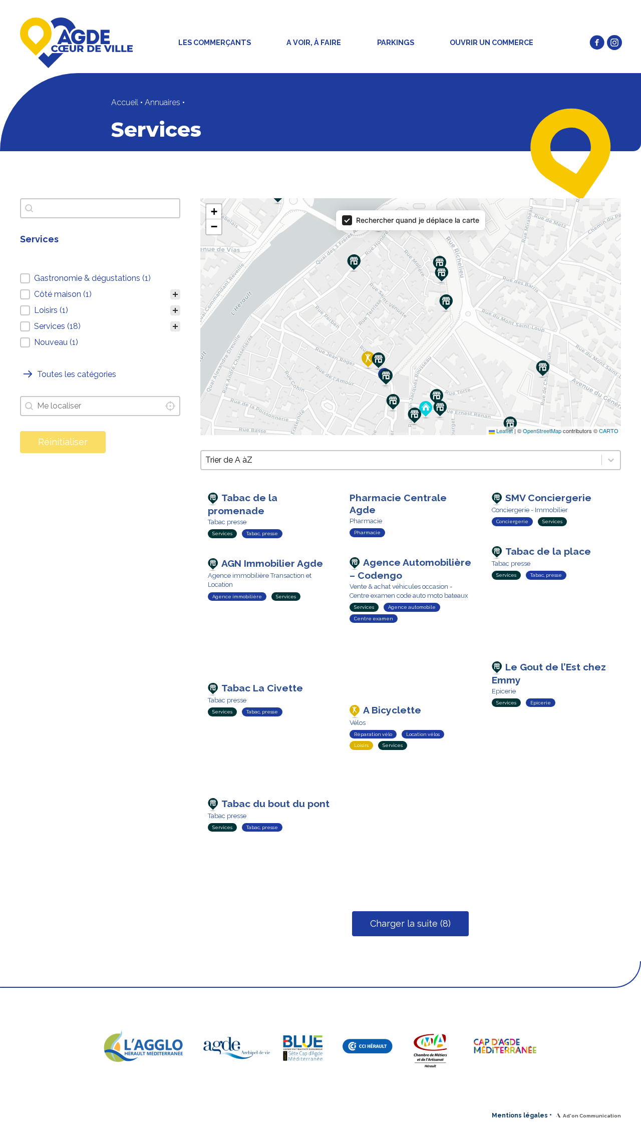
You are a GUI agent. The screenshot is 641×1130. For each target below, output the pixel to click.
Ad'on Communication (592, 1115)
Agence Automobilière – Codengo (410, 569)
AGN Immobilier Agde (272, 563)
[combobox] (100, 406)
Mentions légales (520, 1115)
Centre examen (373, 618)
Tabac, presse (262, 533)
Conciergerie (512, 521)
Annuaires (162, 102)
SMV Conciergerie (548, 497)
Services (222, 533)
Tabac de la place (548, 551)
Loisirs (361, 745)
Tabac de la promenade (242, 504)
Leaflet (504, 431)
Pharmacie (367, 532)
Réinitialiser (63, 442)
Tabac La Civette (262, 687)
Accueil (124, 102)
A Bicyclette (392, 709)
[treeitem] (100, 278)
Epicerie (540, 702)
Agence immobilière (237, 596)
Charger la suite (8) (410, 923)
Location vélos (423, 734)
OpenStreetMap (542, 431)
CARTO (608, 431)
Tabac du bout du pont (275, 803)
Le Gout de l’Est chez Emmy (549, 673)
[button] (596, 42)
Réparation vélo (373, 734)
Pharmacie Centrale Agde (398, 503)
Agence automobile (412, 607)
